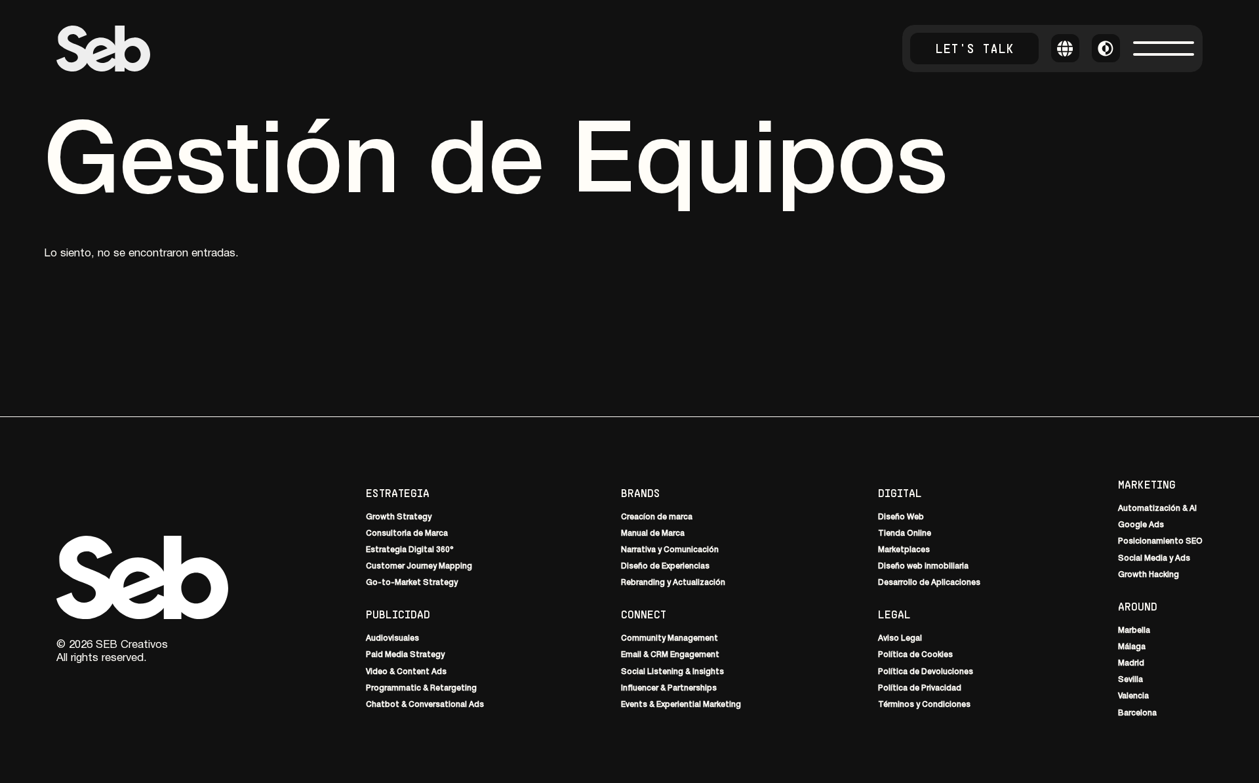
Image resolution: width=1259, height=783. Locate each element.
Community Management (669, 638)
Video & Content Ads (406, 671)
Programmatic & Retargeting (421, 688)
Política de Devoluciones (925, 671)
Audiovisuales (392, 638)
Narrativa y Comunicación (670, 549)
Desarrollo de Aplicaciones (929, 583)
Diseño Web (901, 517)
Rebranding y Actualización (673, 583)
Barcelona (1137, 713)
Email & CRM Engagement (670, 655)
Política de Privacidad (919, 688)
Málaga (1132, 647)
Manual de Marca (653, 533)
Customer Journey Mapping (419, 566)
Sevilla (1130, 679)
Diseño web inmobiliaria (923, 566)
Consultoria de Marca (407, 533)
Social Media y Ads (1154, 558)
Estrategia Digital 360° (410, 549)
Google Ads (1141, 525)
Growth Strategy (398, 517)
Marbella (1134, 630)
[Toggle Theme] (1106, 48)
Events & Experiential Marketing (681, 704)
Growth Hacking (1148, 574)
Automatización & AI (1157, 508)
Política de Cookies (915, 655)
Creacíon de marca (656, 517)
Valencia (1133, 696)
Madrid (1131, 663)
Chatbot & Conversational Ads (425, 704)
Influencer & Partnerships (669, 688)
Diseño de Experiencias (665, 566)
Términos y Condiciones (924, 704)
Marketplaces (904, 549)
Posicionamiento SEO (1160, 542)
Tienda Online (904, 533)
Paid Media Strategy (405, 655)
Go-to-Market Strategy (412, 583)
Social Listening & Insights (672, 671)
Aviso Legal (900, 638)
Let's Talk (974, 48)
